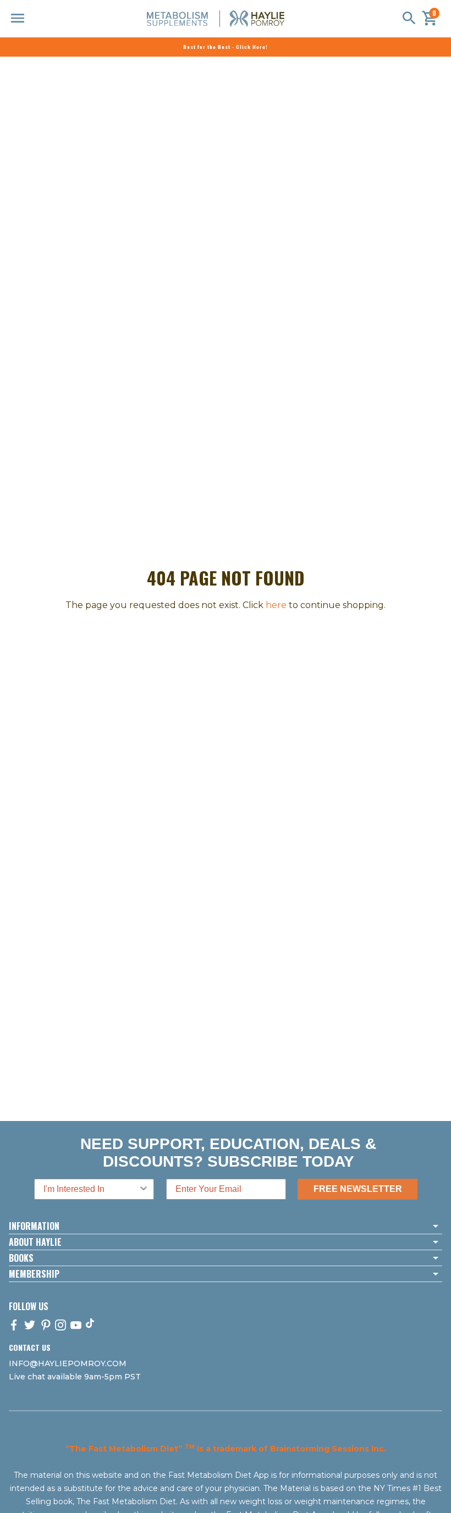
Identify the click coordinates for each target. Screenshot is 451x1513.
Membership (34, 1273)
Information (34, 1226)
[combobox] (90, 1189)
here (276, 605)
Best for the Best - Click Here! (225, 47)
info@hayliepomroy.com (68, 1363)
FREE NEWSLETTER (358, 1189)
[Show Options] (143, 1189)
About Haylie (35, 1242)
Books (21, 1257)
